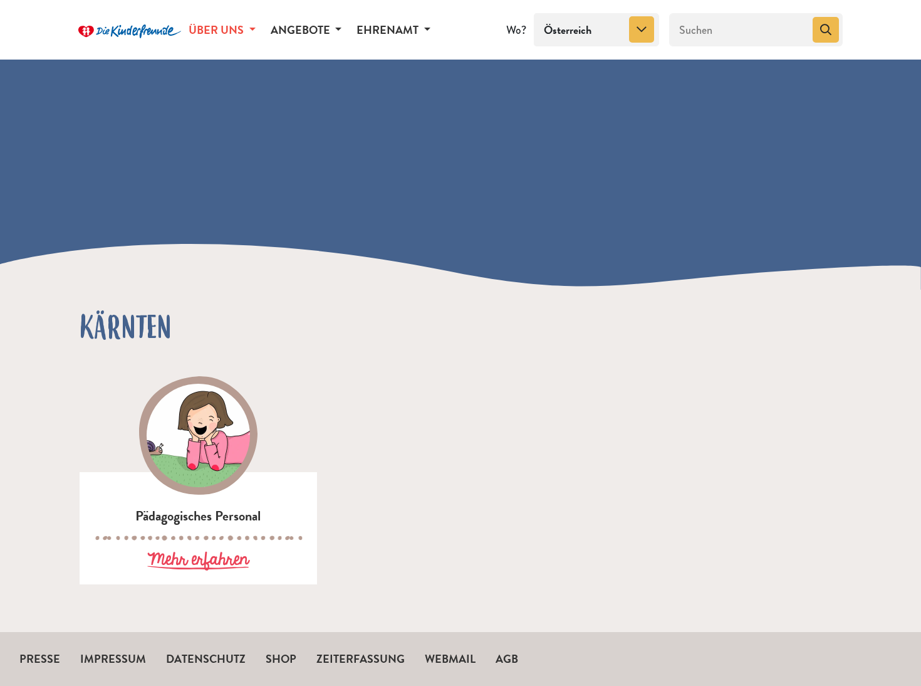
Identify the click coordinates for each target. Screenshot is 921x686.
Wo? (516, 30)
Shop (281, 658)
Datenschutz (206, 658)
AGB (507, 658)
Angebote (302, 29)
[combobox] (596, 30)
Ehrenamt (388, 29)
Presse (39, 658)
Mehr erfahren (198, 561)
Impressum (113, 658)
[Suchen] (826, 30)
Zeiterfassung (360, 658)
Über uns (217, 29)
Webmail (450, 658)
